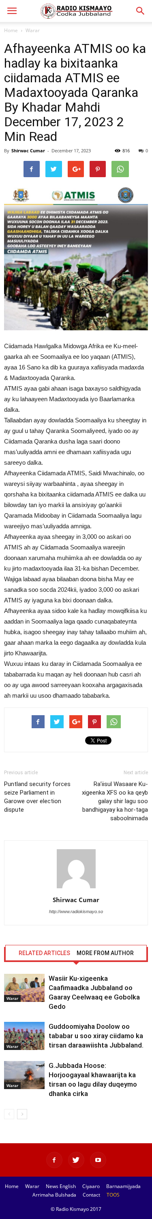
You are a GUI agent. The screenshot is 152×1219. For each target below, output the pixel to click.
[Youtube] (98, 1160)
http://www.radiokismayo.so (76, 911)
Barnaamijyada (123, 1186)
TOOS (113, 1194)
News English (61, 1186)
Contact (91, 1194)
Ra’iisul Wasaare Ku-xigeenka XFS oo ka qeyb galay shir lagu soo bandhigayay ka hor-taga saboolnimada (115, 801)
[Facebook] (54, 1160)
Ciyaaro (91, 1186)
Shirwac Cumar (28, 150)
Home (11, 30)
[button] (140, 11)
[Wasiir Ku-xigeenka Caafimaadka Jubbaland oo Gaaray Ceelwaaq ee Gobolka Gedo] (24, 988)
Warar (33, 30)
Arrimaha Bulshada (54, 1194)
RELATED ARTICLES (44, 953)
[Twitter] (76, 1160)
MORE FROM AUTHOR (105, 953)
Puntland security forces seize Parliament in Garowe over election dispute (37, 796)
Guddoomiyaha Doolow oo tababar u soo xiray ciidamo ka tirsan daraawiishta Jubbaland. (96, 1035)
